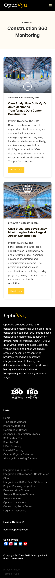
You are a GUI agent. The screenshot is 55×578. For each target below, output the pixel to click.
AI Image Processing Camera (20, 458)
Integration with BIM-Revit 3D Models (25, 482)
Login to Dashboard (14, 510)
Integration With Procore (17, 470)
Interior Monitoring (14, 425)
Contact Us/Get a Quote (17, 506)
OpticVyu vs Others (14, 502)
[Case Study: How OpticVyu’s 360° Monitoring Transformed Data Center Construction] (28, 75)
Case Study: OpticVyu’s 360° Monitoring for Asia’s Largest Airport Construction (27, 232)
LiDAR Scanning (12, 446)
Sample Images (12, 498)
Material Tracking (13, 450)
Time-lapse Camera (14, 421)
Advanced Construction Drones (21, 433)
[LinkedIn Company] (15, 543)
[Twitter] (20, 543)
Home (6, 417)
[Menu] (50, 5)
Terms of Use (11, 573)
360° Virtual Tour (13, 438)
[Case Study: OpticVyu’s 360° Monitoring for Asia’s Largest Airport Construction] (28, 200)
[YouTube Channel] (25, 543)
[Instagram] (10, 543)
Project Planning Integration (19, 486)
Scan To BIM (10, 442)
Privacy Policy (11, 569)
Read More (17, 169)
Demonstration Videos (16, 490)
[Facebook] (5, 543)
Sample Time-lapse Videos (18, 494)
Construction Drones (15, 429)
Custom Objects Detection (18, 454)
